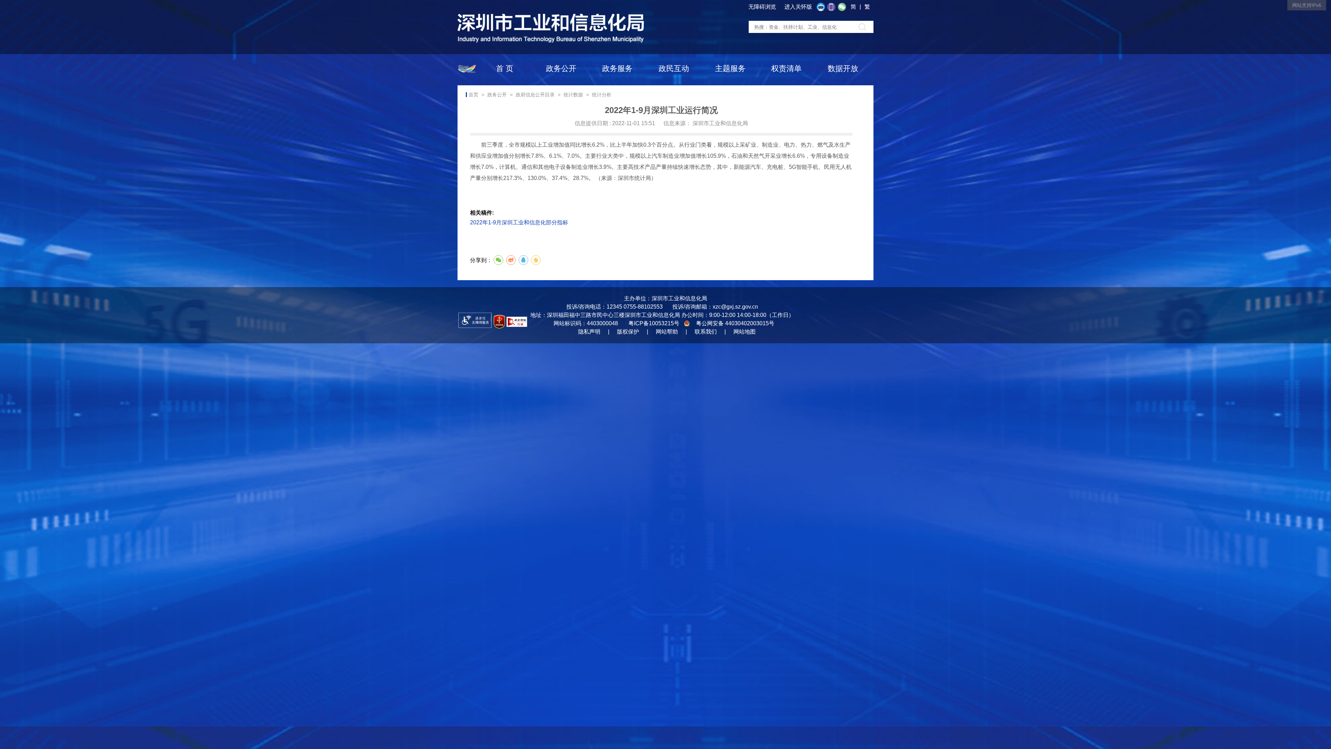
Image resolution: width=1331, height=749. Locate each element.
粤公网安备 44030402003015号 (735, 323)
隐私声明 (589, 332)
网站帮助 (667, 332)
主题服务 (730, 68)
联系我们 (706, 332)
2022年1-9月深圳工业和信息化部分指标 (519, 222)
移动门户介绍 (833, 7)
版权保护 (628, 332)
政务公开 (561, 68)
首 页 (504, 68)
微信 (844, 7)
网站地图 (744, 332)
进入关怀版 (798, 7)
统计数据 (573, 94)
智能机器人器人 (822, 7)
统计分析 (601, 94)
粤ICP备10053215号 (653, 323)
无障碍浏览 (762, 7)
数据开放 (843, 68)
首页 (473, 94)
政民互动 (674, 68)
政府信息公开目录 (535, 94)
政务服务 (617, 68)
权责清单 (786, 68)
